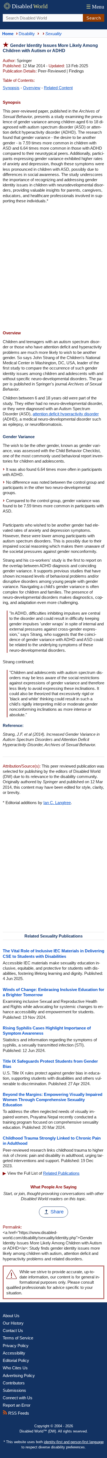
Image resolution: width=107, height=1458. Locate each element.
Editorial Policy (16, 1360)
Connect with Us (17, 1397)
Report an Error (16, 1405)
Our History (13, 1323)
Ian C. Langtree (57, 802)
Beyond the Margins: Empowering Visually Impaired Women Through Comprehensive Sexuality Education (52, 1099)
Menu (95, 7)
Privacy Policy (16, 1345)
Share (57, 1211)
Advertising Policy (19, 1375)
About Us (11, 1315)
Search (93, 18)
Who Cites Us (15, 1367)
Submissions (14, 1390)
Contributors (14, 1383)
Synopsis (11, 87)
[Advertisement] (53, 267)
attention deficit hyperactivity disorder (66, 414)
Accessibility (14, 1353)
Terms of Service (18, 1338)
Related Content (58, 87)
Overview (31, 87)
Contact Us (13, 1330)
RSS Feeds (18, 1413)
